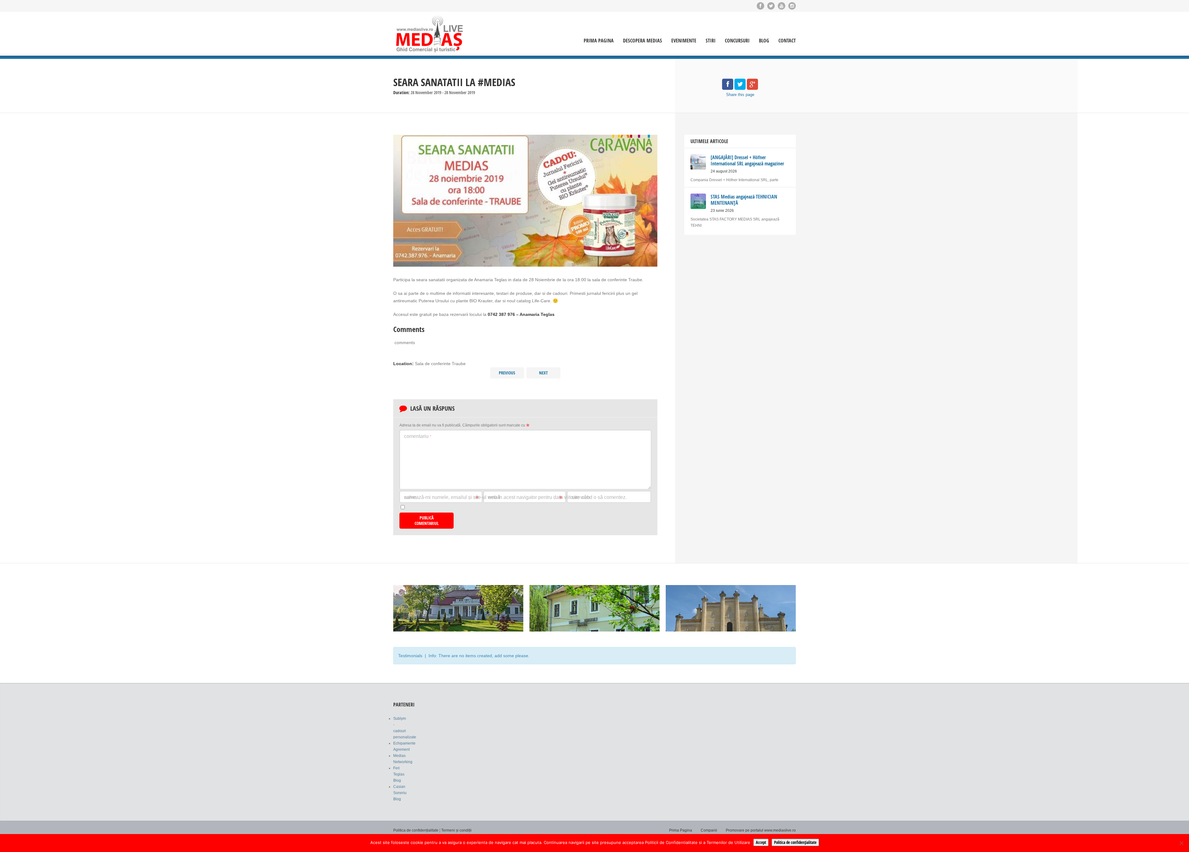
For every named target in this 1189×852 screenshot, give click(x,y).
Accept (761, 842)
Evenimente (683, 40)
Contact (787, 40)
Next (543, 373)
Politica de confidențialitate (415, 830)
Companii (709, 830)
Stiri (711, 40)
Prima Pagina (599, 40)
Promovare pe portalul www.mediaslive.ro (761, 830)
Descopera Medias (642, 40)
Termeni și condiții (456, 830)
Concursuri (737, 40)
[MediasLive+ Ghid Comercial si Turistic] (429, 34)
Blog (764, 40)
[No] (1181, 843)
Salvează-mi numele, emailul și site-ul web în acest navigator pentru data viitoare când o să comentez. (515, 497)
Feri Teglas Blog (398, 774)
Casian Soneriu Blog (400, 792)
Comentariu (417, 436)
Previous (507, 373)
